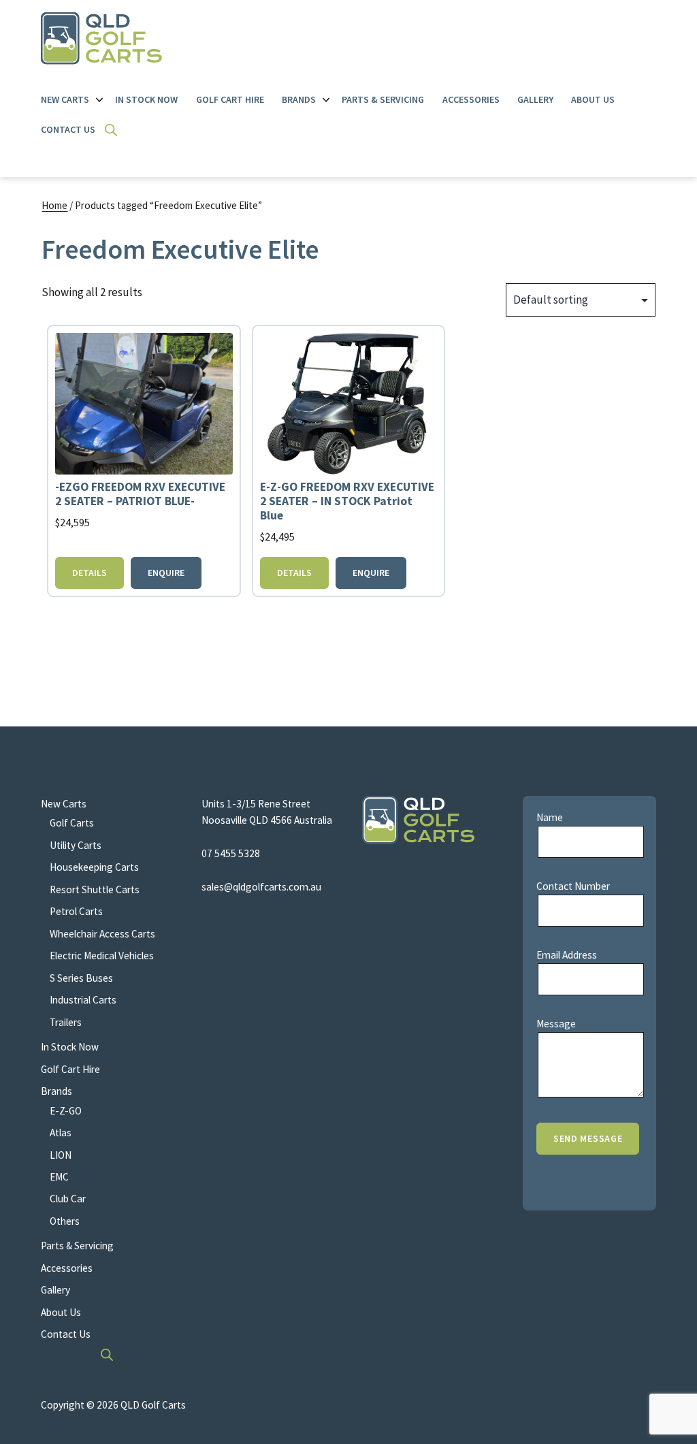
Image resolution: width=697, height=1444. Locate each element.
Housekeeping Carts (94, 867)
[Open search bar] (111, 130)
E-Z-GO (66, 1110)
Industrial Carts (83, 999)
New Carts (65, 99)
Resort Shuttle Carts (95, 889)
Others (65, 1221)
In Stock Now (146, 99)
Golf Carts (72, 822)
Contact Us (68, 129)
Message (556, 1023)
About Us (593, 99)
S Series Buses (81, 978)
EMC (59, 1176)
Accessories (471, 99)
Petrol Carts (76, 911)
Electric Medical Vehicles (102, 955)
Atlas (60, 1132)
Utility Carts (75, 845)
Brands (299, 99)
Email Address (566, 954)
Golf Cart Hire (230, 99)
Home (54, 205)
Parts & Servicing (383, 99)
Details (89, 572)
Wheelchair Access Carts (102, 933)
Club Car (68, 1198)
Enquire (166, 572)
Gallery (535, 99)
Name (549, 817)
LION (60, 1155)
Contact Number (573, 886)
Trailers (66, 1022)
